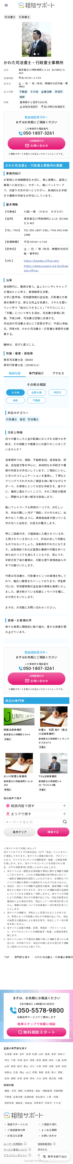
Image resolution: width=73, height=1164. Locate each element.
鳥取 (34, 1072)
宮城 (28, 1054)
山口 (28, 1072)
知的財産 (9, 1102)
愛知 (38, 1060)
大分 (38, 1078)
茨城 (19, 1060)
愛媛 (60, 1072)
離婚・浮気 (10, 1090)
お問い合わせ (49, 1135)
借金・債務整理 (43, 1090)
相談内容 (15, 373)
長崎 (26, 1078)
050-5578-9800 (41, 1010)
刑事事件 (38, 1102)
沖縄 (60, 1078)
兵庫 (51, 1066)
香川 (53, 1072)
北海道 (8, 1054)
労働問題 (58, 1090)
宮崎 (45, 1078)
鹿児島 (52, 1078)
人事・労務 (52, 1096)
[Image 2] (38, 54)
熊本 (32, 1078)
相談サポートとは (17, 1124)
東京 (53, 1054)
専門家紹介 (36, 373)
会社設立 (40, 1096)
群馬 (32, 1060)
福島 (47, 1054)
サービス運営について (15, 1149)
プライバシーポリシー (15, 1155)
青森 (15, 1054)
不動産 (36, 400)
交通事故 (29, 1090)
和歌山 (8, 1072)
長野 (64, 1060)
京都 (45, 1066)
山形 (41, 1054)
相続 (15, 400)
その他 (15, 392)
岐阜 (51, 1060)
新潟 (13, 1066)
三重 (57, 1060)
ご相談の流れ (49, 1124)
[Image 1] (35, 54)
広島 (15, 1072)
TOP (7, 957)
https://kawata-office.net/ (41, 260)
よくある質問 (49, 1130)
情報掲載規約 (45, 1143)
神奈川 (61, 1054)
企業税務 (29, 1096)
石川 (32, 1066)
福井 (19, 1066)
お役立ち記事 (15, 1135)
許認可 (57, 392)
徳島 (47, 1072)
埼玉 (6, 1060)
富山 (26, 1066)
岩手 (22, 1054)
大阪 (38, 1066)
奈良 (64, 1066)
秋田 (34, 1054)
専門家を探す (22, 957)
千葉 (13, 1060)
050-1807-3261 (39, 133)
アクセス (58, 373)
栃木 (26, 1060)
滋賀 (57, 1066)
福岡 (13, 1078)
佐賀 (19, 1078)
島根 (41, 1072)
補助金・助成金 (24, 1102)
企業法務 (36, 392)
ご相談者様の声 (16, 1130)
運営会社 (42, 1149)
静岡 (45, 1060)
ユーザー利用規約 (13, 1143)
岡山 (22, 1072)
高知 (6, 1078)
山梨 (6, 1066)
